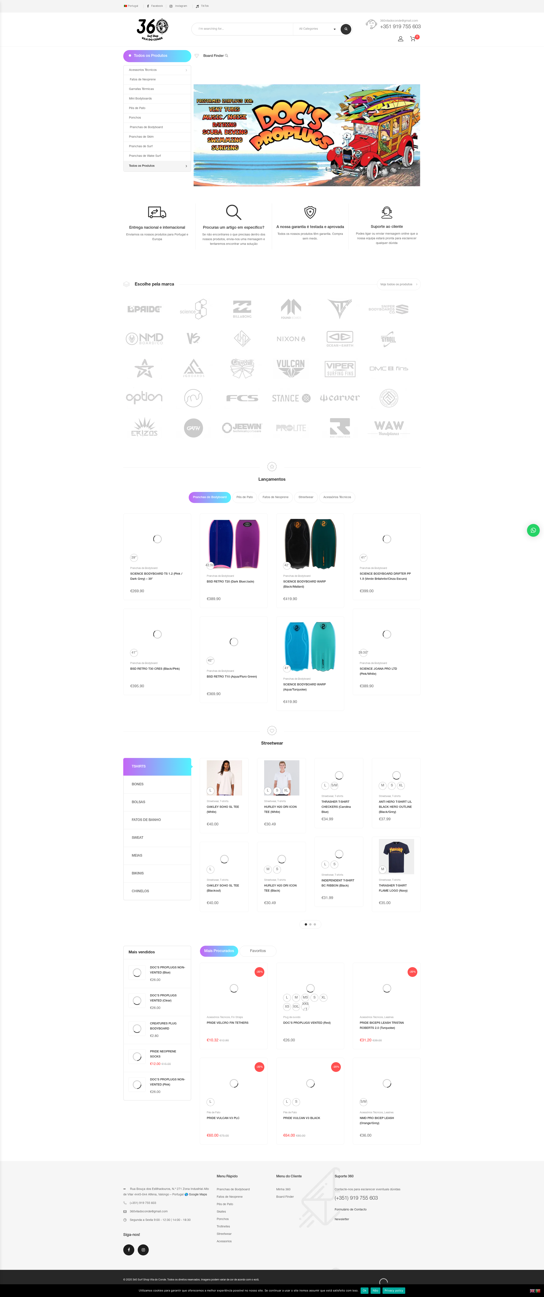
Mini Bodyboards (140, 98)
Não (375, 1290)
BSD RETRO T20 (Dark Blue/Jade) (230, 581)
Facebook (157, 6)
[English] (532, 1291)
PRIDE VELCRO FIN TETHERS (227, 1023)
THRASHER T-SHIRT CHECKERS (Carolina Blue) (336, 807)
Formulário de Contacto (351, 1209)
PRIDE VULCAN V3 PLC (223, 1118)
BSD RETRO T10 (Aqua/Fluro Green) (232, 676)
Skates (221, 1211)
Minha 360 (283, 1189)
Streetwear (213, 801)
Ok (365, 1290)
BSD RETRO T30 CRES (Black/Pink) (155, 669)
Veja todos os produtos (396, 284)
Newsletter (342, 1219)
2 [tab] (310, 924)
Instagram (180, 6)
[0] (415, 40)
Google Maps (198, 1194)
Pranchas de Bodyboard (146, 127)
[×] (533, 530)
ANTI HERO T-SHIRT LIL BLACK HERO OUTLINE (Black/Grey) (395, 807)
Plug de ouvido (291, 1017)
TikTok (205, 6)
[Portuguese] (538, 1291)
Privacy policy (394, 1290)
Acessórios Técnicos (218, 1017)
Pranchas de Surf (141, 146)
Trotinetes (223, 1226)
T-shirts (224, 801)
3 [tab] (315, 924)
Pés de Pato (137, 108)
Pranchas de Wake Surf (145, 156)
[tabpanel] (224, 835)
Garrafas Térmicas (141, 89)
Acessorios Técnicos (143, 70)
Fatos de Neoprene (142, 79)
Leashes (389, 1017)
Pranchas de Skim (141, 137)
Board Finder (213, 56)
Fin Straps (237, 1017)
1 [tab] (306, 924)
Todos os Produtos (141, 166)
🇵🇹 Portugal (130, 6)
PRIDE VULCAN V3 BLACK (301, 1118)
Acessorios (224, 1241)
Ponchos (135, 117)
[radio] (134, 558)
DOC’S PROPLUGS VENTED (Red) (307, 1023)
